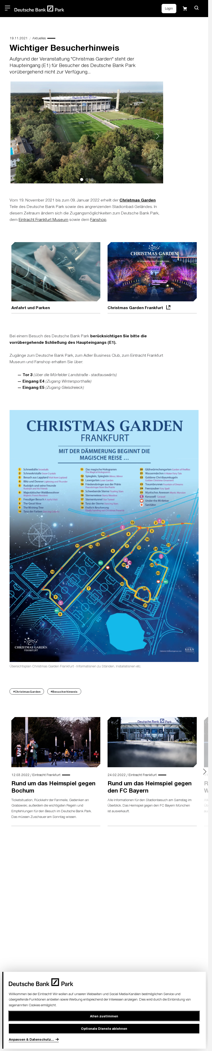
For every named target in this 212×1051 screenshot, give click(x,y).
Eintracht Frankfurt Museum (43, 219)
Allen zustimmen (104, 1016)
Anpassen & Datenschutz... (31, 1039)
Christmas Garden (137, 200)
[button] (196, 8)
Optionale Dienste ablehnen (104, 1028)
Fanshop (98, 219)
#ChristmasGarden (27, 690)
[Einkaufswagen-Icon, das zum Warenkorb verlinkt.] (185, 8)
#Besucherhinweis (64, 690)
